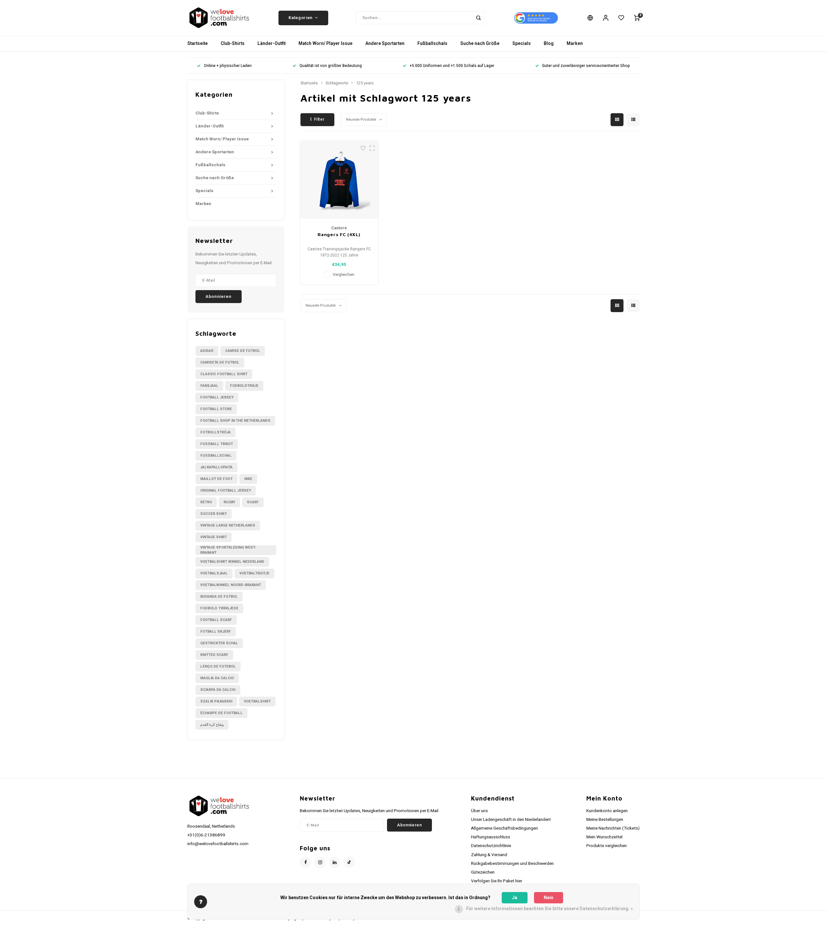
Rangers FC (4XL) (339, 234)
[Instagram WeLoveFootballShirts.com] (320, 862)
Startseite (197, 43)
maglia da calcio (217, 678)
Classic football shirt (223, 374)
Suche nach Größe (479, 43)
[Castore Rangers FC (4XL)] (339, 180)
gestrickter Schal (219, 643)
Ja (514, 897)
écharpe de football (221, 713)
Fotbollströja (215, 432)
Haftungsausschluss (490, 837)
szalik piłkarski (216, 701)
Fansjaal (209, 385)
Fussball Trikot (216, 444)
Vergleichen (343, 275)
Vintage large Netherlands (227, 525)
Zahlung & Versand (489, 855)
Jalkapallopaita (216, 467)
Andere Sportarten (384, 43)
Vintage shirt (213, 537)
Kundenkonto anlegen (607, 811)
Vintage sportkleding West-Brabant (228, 550)
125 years (365, 83)
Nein (548, 897)
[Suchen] (478, 17)
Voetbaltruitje (254, 573)
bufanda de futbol (219, 596)
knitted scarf (214, 655)
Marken (575, 43)
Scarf (253, 502)
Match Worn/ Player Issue (325, 43)
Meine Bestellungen (604, 819)
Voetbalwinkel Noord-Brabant (230, 585)
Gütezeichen (483, 872)
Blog (549, 43)
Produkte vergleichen (606, 846)
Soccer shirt (213, 514)
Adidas (207, 351)
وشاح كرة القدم (212, 724)
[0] (637, 18)
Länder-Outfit (271, 43)
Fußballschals (432, 43)
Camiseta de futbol (219, 362)
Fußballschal (216, 455)
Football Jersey (217, 397)
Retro (206, 502)
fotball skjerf (215, 631)
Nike (248, 479)
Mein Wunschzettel (604, 837)
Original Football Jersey (225, 490)
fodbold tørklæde (219, 608)
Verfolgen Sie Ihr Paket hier (496, 881)
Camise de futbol (242, 351)
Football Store (216, 409)
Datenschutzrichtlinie (491, 846)
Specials (521, 43)
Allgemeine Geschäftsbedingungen (504, 828)
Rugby (229, 502)
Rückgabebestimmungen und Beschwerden (512, 863)
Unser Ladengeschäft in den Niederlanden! (511, 819)
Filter (319, 119)
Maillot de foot (216, 479)
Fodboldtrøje (244, 385)
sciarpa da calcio (218, 689)
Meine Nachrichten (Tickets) (613, 828)
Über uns (479, 811)
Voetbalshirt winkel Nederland (232, 561)
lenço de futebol (218, 666)
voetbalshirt (257, 701)
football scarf (216, 620)
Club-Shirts (233, 43)
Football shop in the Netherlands (235, 420)
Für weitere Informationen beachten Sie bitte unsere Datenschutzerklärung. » (549, 908)
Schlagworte (337, 83)
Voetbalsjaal (214, 573)
